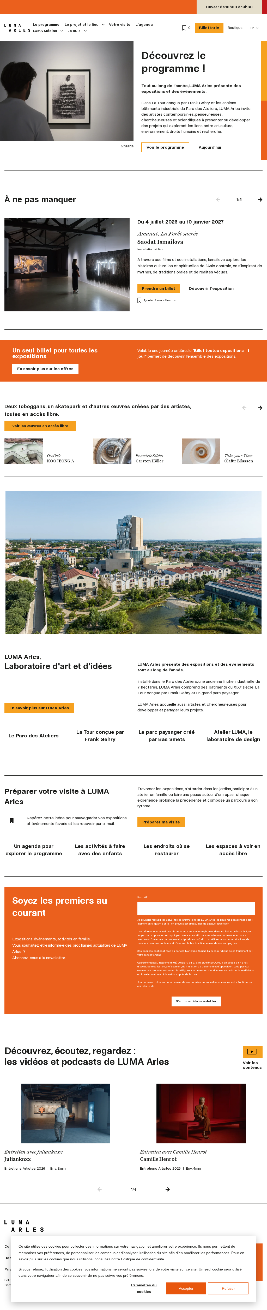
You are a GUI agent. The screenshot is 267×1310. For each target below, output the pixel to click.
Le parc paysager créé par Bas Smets (167, 735)
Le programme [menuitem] (46, 25)
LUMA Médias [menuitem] (45, 31)
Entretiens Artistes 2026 (24, 1168)
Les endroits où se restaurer (167, 849)
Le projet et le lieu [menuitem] (82, 25)
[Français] (255, 28)
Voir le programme (165, 147)
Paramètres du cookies (144, 1288)
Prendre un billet (158, 288)
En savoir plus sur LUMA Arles (39, 708)
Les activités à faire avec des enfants (100, 849)
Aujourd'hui (210, 147)
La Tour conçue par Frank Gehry (100, 735)
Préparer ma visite (161, 822)
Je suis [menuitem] (74, 31)
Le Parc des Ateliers (34, 735)
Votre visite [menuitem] (119, 25)
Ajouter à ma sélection (159, 300)
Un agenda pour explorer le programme (33, 849)
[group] (44, 451)
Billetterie (209, 27)
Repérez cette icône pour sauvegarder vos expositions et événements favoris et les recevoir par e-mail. (77, 821)
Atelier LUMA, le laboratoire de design (233, 735)
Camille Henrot (158, 1159)
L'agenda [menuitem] (144, 25)
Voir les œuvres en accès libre (40, 426)
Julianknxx (17, 1159)
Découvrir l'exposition (211, 288)
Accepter (186, 1288)
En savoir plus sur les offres (45, 368)
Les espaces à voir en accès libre (233, 849)
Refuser (228, 1288)
